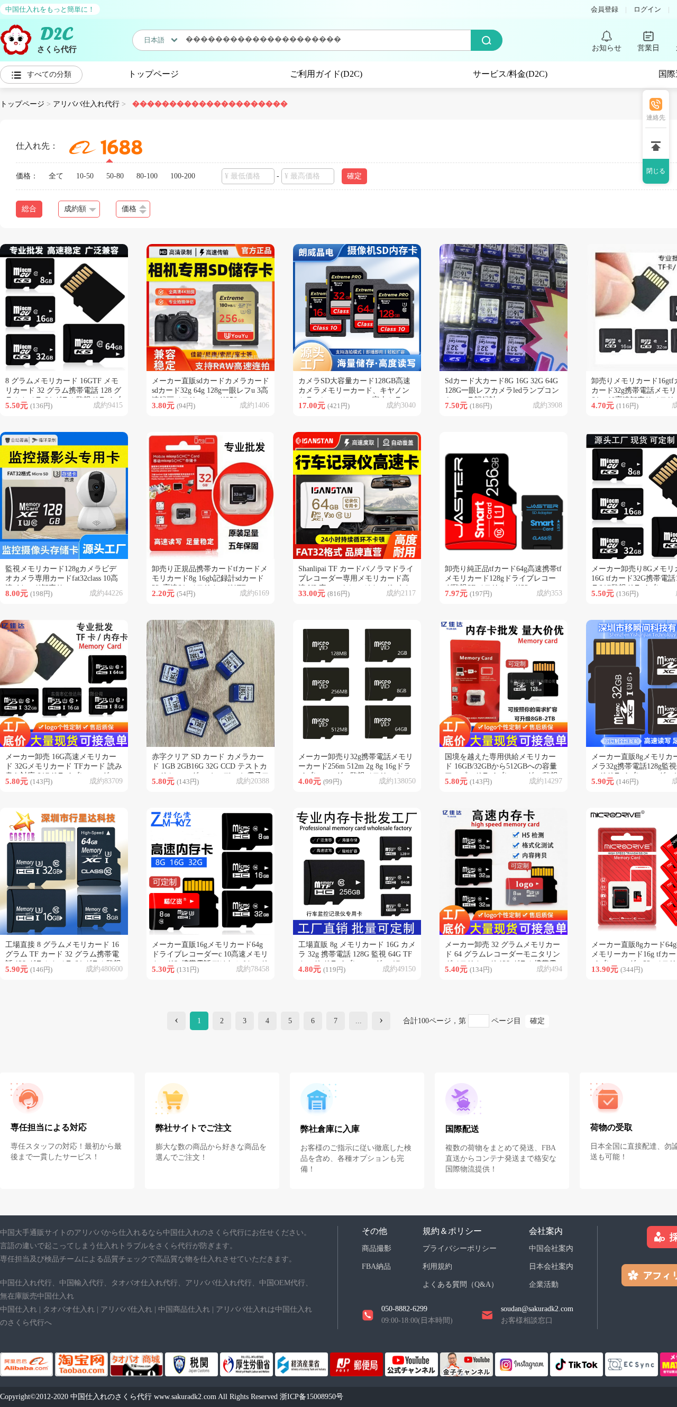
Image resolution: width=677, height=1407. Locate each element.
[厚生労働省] (247, 1363)
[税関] (192, 1363)
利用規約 (437, 1266)
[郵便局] (357, 1363)
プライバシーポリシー (460, 1248)
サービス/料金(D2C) (510, 73)
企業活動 (544, 1284)
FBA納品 (376, 1266)
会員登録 (604, 9)
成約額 (75, 209)
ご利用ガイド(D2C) (326, 73)
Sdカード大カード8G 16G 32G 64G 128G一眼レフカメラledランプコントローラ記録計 (502, 390)
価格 (129, 209)
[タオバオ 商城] (137, 1363)
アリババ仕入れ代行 (86, 104)
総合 (29, 209)
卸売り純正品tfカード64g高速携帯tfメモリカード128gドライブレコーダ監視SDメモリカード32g (503, 578)
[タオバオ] (82, 1363)
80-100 (147, 176)
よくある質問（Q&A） (460, 1284)
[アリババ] (27, 1363)
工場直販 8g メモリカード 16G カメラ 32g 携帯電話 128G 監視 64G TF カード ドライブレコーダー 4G (357, 954)
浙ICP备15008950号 (311, 1397)
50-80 (115, 176)
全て (56, 176)
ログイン (647, 9)
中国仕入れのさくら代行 (111, 1397)
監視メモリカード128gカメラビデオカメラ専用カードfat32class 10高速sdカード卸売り (61, 578)
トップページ (153, 73)
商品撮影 (376, 1248)
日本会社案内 (551, 1266)
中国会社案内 (551, 1248)
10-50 (85, 176)
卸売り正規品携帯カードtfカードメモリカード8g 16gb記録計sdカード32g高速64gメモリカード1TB (210, 578)
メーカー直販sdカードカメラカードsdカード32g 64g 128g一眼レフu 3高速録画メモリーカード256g (210, 390)
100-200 (182, 176)
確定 (537, 1021)
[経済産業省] (302, 1363)
